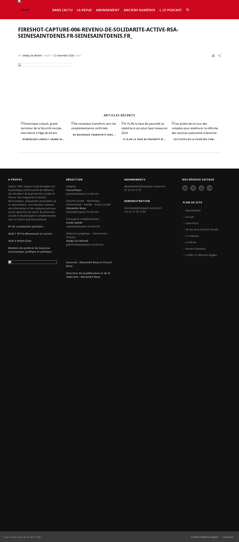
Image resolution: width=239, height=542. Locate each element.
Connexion (228, 537)
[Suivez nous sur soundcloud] (209, 188)
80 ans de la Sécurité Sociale (202, 229)
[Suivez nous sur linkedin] (185, 188)
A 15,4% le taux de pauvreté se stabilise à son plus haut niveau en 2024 (145, 139)
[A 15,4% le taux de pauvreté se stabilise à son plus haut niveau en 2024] (144, 128)
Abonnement (108, 10)
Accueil (190, 217)
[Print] (213, 55)
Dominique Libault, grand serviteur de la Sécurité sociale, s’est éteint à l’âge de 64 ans (45, 139)
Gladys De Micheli (32, 55)
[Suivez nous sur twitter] (193, 188)
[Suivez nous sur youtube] (201, 188)
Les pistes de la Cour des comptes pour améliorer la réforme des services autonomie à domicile (196, 139)
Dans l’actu (62, 10)
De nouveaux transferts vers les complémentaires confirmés (95, 134)
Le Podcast (172, 10)
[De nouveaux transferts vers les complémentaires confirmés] (94, 126)
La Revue (84, 10)
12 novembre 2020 (64, 55)
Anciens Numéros (139, 10)
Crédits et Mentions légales (201, 255)
